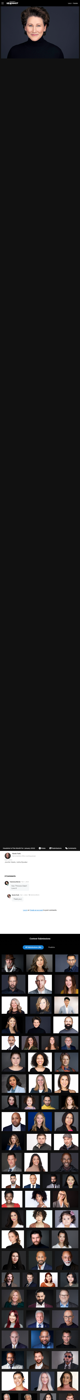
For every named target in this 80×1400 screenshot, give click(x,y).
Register (75, 3)
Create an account (36, 910)
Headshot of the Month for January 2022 (19, 848)
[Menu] (2, 3)
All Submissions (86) (33, 947)
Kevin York (16, 854)
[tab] (33, 947)
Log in (69, 3)
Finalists (51, 947)
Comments (71, 848)
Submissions (56, 848)
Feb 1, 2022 (25, 882)
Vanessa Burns (15, 882)
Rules (43, 848)
